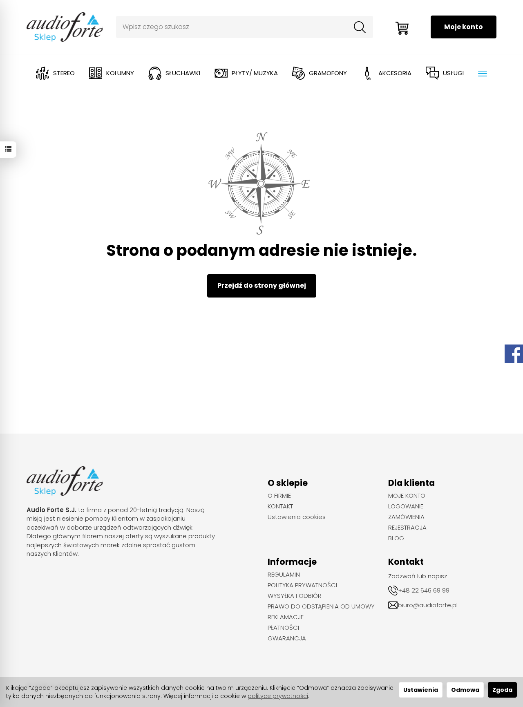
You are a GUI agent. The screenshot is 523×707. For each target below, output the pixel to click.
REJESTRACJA (407, 527)
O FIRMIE (279, 495)
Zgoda (502, 690)
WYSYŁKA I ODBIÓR (295, 596)
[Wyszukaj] (360, 27)
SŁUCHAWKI (182, 73)
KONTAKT (280, 506)
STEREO (64, 73)
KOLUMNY (120, 73)
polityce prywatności (278, 696)
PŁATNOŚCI (283, 627)
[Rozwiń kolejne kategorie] (482, 73)
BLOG (396, 538)
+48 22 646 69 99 (423, 590)
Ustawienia (420, 690)
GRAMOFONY (328, 73)
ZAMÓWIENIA (406, 517)
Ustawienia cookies (297, 517)
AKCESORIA (394, 73)
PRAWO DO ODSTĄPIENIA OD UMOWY (321, 606)
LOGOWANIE (405, 506)
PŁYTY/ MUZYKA (255, 73)
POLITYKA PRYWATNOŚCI (302, 585)
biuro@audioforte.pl (428, 605)
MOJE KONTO (406, 495)
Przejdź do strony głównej (261, 285)
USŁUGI (453, 73)
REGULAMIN (284, 574)
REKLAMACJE (286, 617)
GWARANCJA (287, 638)
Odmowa (465, 690)
